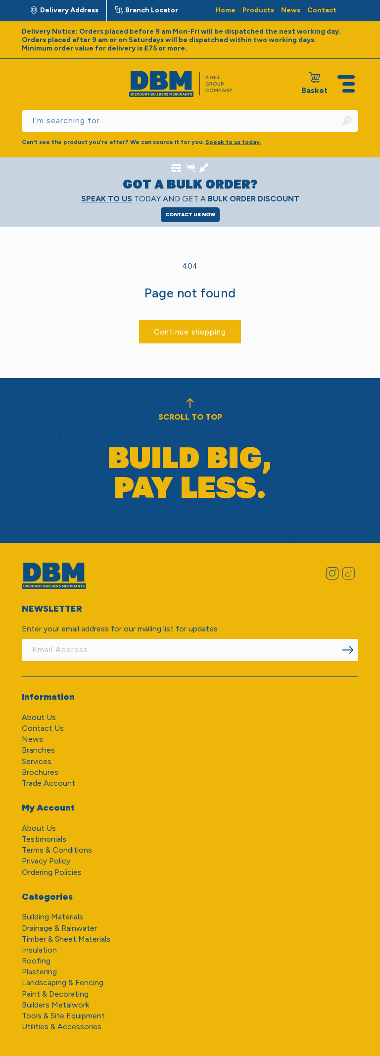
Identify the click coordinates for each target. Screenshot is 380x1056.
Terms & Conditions (57, 850)
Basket (314, 83)
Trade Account (48, 783)
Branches (38, 750)
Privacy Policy (46, 860)
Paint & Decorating (55, 994)
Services (36, 761)
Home (226, 10)
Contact (321, 10)
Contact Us (43, 728)
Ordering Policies (52, 872)
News (290, 10)
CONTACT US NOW (190, 214)
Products (258, 10)
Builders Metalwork (55, 1004)
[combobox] (190, 121)
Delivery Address (69, 10)
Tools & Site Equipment (63, 1015)
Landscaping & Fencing (62, 982)
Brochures (40, 772)
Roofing (36, 960)
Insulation (39, 950)
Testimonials (44, 839)
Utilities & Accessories (61, 1026)
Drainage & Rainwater (59, 928)
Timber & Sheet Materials (66, 939)
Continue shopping (190, 332)
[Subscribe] (347, 650)
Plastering (39, 971)
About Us (39, 717)
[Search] (347, 121)
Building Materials (52, 916)
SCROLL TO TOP (190, 417)
